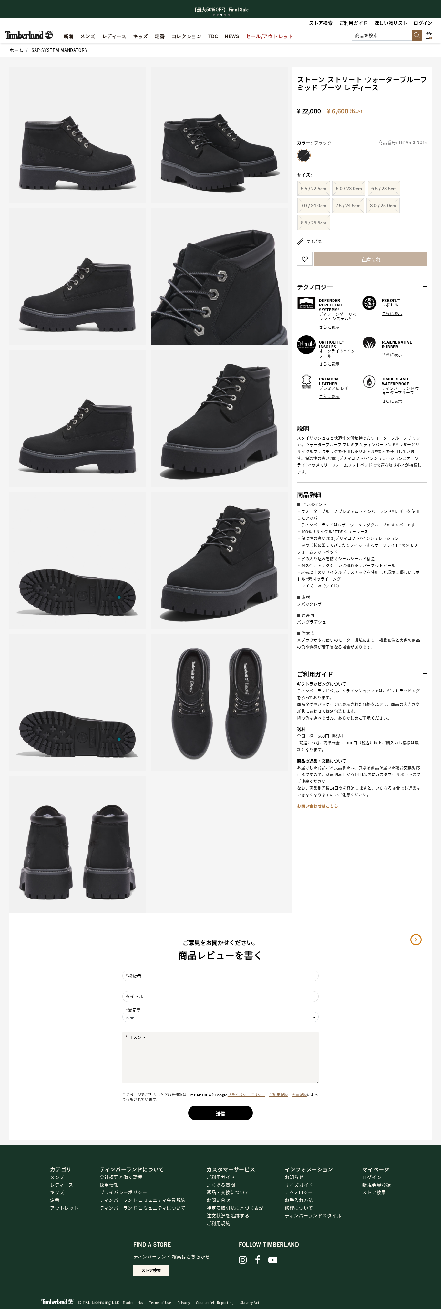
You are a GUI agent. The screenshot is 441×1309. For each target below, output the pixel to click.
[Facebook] (258, 1259)
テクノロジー (299, 1192)
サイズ (304, 174)
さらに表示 (329, 327)
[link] (140, 35)
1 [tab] (214, 15)
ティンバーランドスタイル (313, 1215)
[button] (423, 23)
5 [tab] (229, 15)
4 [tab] (225, 15)
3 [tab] (221, 15)
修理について (299, 1207)
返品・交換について (228, 1192)
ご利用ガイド (221, 1177)
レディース (61, 1184)
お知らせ (294, 1177)
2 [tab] (218, 15)
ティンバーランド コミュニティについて (143, 1207)
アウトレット (64, 1207)
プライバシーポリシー (246, 1095)
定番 (54, 1200)
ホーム (16, 50)
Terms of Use (160, 1302)
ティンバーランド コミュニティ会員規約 (143, 1200)
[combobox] (387, 35)
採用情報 (109, 1184)
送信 (220, 1113)
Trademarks (133, 1302)
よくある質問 (221, 1184)
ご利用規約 (278, 1095)
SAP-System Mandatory (60, 50)
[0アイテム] (431, 34)
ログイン (371, 1177)
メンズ (57, 1177)
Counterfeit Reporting (215, 1302)
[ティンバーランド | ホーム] (29, 34)
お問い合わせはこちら (317, 806)
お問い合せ (219, 1200)
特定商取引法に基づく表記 (235, 1207)
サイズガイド (299, 1184)
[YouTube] (273, 1259)
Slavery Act (250, 1302)
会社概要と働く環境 (121, 1177)
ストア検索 (374, 1192)
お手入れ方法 (299, 1200)
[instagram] (243, 1259)
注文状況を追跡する (228, 1215)
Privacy (184, 1302)
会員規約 (299, 1095)
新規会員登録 (376, 1184)
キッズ (57, 1192)
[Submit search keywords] (417, 35)
